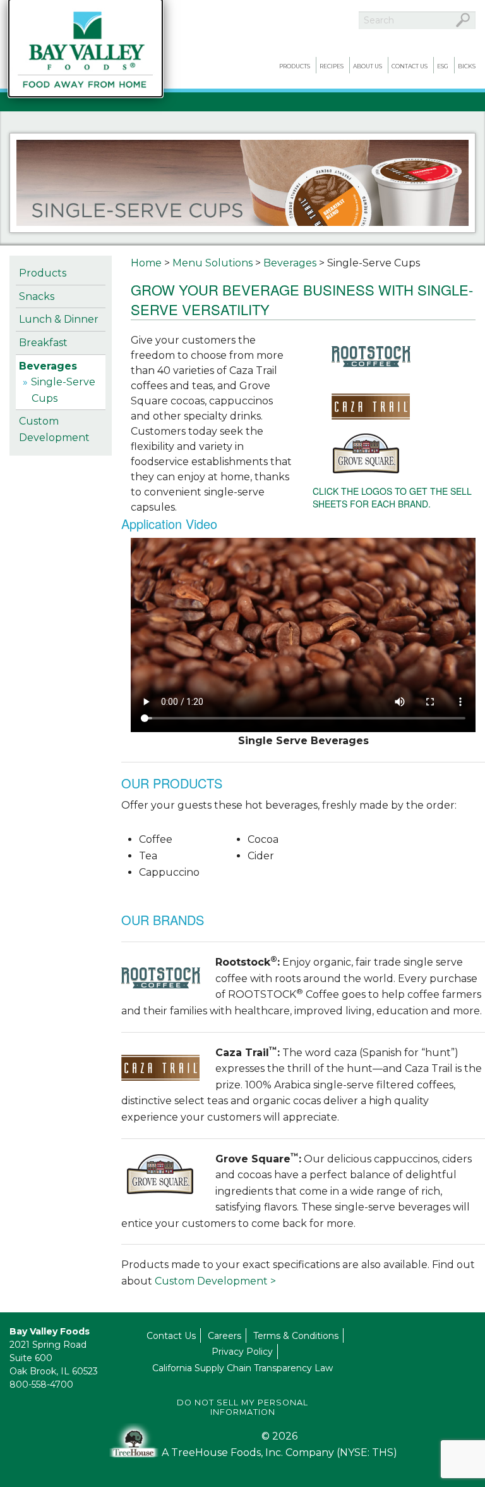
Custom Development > (215, 1281)
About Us (367, 66)
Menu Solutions (212, 263)
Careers (224, 1335)
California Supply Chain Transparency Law (242, 1368)
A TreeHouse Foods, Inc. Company (249, 1453)
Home (146, 263)
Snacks (36, 296)
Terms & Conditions (295, 1335)
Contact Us (410, 66)
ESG (442, 66)
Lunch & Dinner (59, 319)
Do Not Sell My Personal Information (242, 1407)
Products (294, 66)
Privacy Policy (242, 1351)
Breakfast (43, 343)
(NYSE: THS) (367, 1453)
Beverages (48, 366)
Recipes (332, 66)
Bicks (467, 66)
